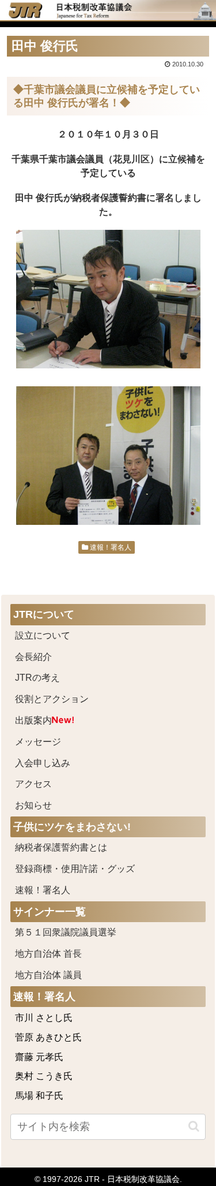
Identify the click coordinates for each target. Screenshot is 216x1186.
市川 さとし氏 (44, 1018)
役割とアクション (52, 699)
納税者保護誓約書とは (61, 847)
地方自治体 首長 (62, 954)
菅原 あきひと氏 (48, 1037)
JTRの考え (37, 677)
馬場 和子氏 (39, 1096)
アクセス (33, 784)
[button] (194, 1126)
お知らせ (33, 805)
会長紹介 (33, 657)
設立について (42, 635)
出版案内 (33, 720)
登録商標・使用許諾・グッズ (75, 869)
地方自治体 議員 (48, 975)
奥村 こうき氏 (44, 1076)
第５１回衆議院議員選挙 (65, 932)
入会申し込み (42, 763)
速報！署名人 (109, 547)
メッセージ (38, 742)
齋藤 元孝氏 (39, 1057)
